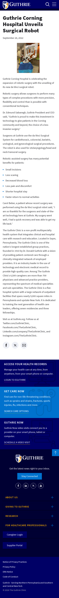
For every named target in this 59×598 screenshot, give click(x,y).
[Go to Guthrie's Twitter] (33, 485)
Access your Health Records (25, 364)
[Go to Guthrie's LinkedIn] (26, 485)
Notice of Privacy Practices (15, 561)
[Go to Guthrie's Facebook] (18, 485)
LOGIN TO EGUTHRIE (15, 379)
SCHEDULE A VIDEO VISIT (17, 442)
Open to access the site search (47, 4)
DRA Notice (8, 571)
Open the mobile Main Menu (54, 4)
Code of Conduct (10, 576)
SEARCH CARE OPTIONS (16, 411)
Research (11, 516)
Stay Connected (29, 476)
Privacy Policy (9, 566)
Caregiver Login (15, 534)
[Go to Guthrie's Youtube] (41, 485)
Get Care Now (14, 391)
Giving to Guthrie (17, 506)
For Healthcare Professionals (26, 525)
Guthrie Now (13, 422)
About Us (11, 497)
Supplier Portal (15, 545)
